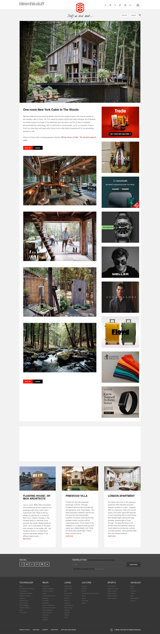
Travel (84, 603)
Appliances (68, 586)
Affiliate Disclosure (68, 630)
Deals (44, 593)
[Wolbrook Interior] (120, 227)
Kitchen (67, 600)
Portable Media (24, 608)
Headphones (23, 600)
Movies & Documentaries (90, 593)
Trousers (45, 615)
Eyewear (45, 598)
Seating (67, 610)
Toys (66, 617)
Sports (112, 582)
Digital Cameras (24, 596)
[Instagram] (125, 5)
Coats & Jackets (47, 591)
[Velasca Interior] (120, 157)
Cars (132, 588)
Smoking (85, 600)
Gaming (22, 598)
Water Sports (112, 598)
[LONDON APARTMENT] (122, 478)
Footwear (45, 600)
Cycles (132, 593)
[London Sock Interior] (120, 367)
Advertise (54, 630)
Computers (23, 591)
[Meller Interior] (120, 262)
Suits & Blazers (47, 610)
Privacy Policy (24, 630)
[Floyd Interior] (120, 332)
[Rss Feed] (130, 5)
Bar (65, 591)
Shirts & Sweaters (48, 605)
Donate (84, 586)
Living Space (68, 605)
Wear (45, 582)
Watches (45, 620)
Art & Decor (68, 588)
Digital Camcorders (25, 593)
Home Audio (23, 603)
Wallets (44, 617)
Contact (45, 630)
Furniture (67, 596)
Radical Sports (113, 596)
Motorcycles (134, 598)
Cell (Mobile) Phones (26, 588)
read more (27, 538)
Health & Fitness (113, 588)
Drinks (84, 588)
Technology (26, 582)
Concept (133, 591)
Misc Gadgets (24, 605)
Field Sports (112, 586)
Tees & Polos (46, 612)
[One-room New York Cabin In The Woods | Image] (80, 62)
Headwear (46, 603)
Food (83, 591)
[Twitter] (110, 5)
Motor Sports (112, 593)
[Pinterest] (115, 5)
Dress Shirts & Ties (48, 596)
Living (67, 582)
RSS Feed (36, 630)
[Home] (80, 7)
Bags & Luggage (48, 588)
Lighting (67, 603)
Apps (21, 586)
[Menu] (138, 5)
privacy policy (99, 569)
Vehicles (135, 582)
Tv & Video (23, 612)
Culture (86, 582)
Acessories (46, 586)
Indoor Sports (112, 591)
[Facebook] (105, 5)
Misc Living (68, 608)
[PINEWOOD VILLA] (80, 478)
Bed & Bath (68, 593)
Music (84, 596)
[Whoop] (120, 402)
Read (84, 598)
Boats (132, 586)
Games (66, 598)
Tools (21, 610)
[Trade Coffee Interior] (120, 122)
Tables (66, 615)
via (33, 131)
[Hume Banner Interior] (120, 192)
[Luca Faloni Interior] (120, 297)
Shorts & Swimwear (49, 608)
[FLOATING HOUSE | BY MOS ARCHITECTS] (37, 478)
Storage (67, 612)
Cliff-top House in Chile (69, 137)
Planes (132, 600)
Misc (132, 596)
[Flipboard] (120, 5)
